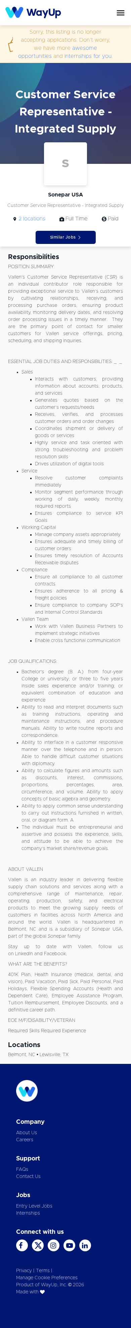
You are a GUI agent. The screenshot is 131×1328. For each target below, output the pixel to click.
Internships (28, 1213)
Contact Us (28, 1176)
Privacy (24, 1270)
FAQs (22, 1169)
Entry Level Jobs (34, 1206)
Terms (43, 1270)
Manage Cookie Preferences (47, 1278)
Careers (24, 1140)
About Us (26, 1132)
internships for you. (88, 56)
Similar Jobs (63, 237)
